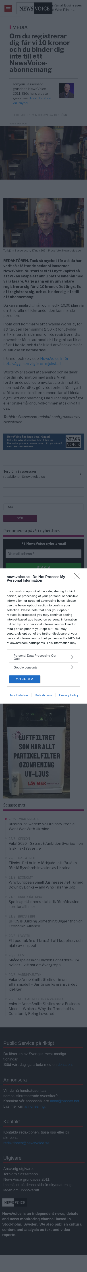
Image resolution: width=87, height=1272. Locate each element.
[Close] (78, 577)
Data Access (43, 695)
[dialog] (43, 636)
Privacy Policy (69, 695)
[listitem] (43, 657)
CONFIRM (25, 679)
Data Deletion (18, 695)
